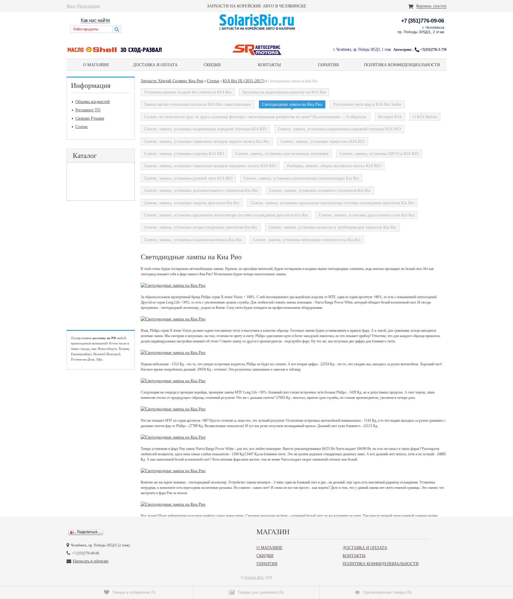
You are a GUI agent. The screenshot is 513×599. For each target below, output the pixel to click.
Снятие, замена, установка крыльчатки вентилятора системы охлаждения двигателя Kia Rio (332, 202)
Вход (70, 6)
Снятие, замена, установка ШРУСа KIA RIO (379, 153)
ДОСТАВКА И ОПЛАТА (155, 64)
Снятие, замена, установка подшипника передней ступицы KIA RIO (205, 129)
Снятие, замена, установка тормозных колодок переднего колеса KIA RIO (210, 165)
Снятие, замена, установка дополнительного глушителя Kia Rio (201, 190)
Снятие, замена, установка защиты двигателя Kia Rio (191, 202)
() (134, 592)
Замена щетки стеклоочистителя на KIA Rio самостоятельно (197, 104)
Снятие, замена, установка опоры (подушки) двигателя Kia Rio (200, 227)
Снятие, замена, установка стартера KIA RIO (184, 153)
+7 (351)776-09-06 (422, 20)
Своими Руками (89, 118)
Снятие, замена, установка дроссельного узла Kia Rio (366, 215)
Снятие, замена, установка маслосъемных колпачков (282, 153)
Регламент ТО (87, 110)
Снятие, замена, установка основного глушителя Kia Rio (319, 190)
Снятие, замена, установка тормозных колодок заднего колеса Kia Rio (206, 141)
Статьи (81, 126)
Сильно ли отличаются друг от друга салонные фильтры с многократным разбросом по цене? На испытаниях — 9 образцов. (255, 116)
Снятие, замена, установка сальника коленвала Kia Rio (193, 239)
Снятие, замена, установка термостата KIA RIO (322, 141)
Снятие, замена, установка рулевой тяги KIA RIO (188, 178)
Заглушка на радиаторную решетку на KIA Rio (284, 92)
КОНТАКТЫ (269, 64)
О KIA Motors (425, 116)
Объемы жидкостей (92, 101)
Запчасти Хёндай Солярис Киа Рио (172, 80)
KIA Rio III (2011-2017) (244, 80)
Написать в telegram (90, 561)
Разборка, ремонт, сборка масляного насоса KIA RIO (334, 165)
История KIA (390, 116)
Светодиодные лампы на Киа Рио (292, 104)
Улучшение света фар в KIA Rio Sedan (367, 104)
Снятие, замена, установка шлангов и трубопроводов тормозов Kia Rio (332, 227)
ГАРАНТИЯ (328, 64)
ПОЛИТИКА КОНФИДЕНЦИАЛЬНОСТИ (402, 64)
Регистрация (88, 6)
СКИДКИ (212, 64)
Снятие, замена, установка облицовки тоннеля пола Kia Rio (306, 239)
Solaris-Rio (253, 577)
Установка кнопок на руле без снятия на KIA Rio (187, 92)
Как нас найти (95, 20)
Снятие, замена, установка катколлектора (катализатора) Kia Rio (301, 178)
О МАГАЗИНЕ (96, 64)
